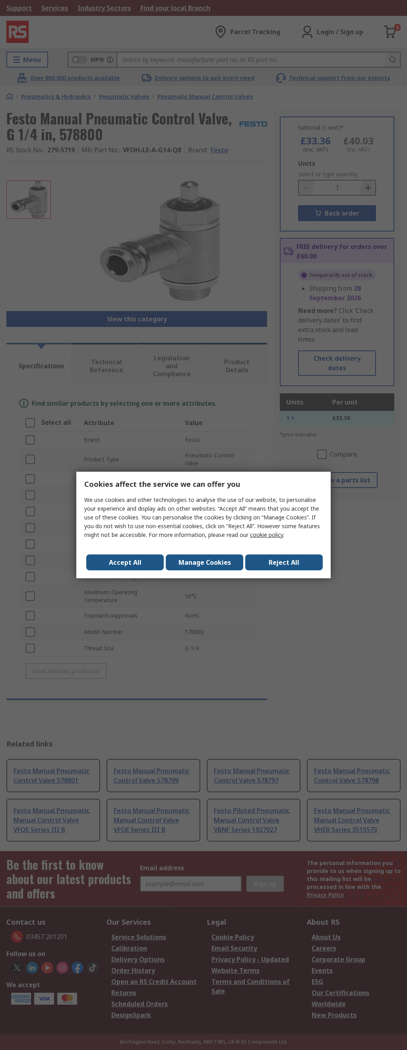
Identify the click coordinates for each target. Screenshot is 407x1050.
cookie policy (266, 535)
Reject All (284, 562)
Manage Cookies (204, 562)
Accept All (125, 562)
